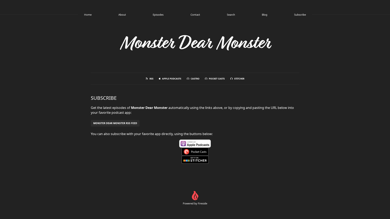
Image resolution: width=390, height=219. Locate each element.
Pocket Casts (217, 78)
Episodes (158, 14)
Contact (195, 14)
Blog (264, 14)
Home (88, 14)
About (122, 14)
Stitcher (239, 78)
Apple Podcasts (171, 78)
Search (231, 14)
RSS (151, 78)
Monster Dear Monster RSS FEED (115, 123)
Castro (195, 78)
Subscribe (300, 14)
